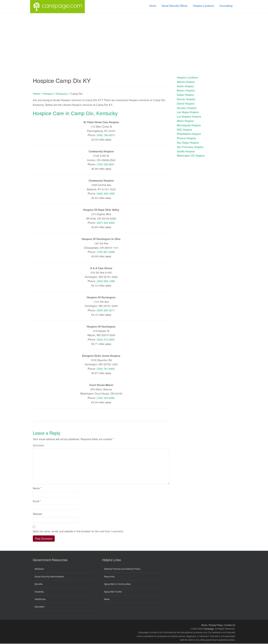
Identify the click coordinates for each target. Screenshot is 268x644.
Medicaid (39, 568)
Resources (109, 576)
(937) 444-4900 (106, 222)
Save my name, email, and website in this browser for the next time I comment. (78, 531)
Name (37, 488)
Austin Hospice (185, 86)
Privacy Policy (216, 624)
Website (37, 514)
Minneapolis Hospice (189, 125)
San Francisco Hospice (190, 147)
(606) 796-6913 (106, 135)
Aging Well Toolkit (113, 591)
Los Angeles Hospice (189, 116)
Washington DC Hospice (191, 155)
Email (37, 501)
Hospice (48, 93)
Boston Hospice (186, 90)
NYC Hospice (184, 129)
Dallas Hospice (185, 95)
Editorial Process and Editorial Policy (122, 568)
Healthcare (40, 599)
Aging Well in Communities (117, 583)
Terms (204, 624)
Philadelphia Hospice (189, 134)
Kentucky (61, 93)
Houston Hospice (187, 108)
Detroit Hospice (186, 103)
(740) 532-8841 (106, 164)
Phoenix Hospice (186, 138)
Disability (39, 591)
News (107, 599)
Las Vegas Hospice (188, 112)
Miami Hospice (185, 121)
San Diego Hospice (188, 142)
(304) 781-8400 (106, 368)
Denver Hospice (186, 99)
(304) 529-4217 (106, 310)
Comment (38, 445)
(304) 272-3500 (106, 339)
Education (40, 606)
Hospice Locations (187, 77)
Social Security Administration (49, 576)
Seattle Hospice (186, 151)
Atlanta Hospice (186, 82)
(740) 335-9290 (106, 398)
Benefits (39, 583)
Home (36, 93)
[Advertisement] (134, 40)
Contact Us (229, 624)
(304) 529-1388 (106, 281)
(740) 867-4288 (106, 252)
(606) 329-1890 (106, 193)
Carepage (209, 628)
